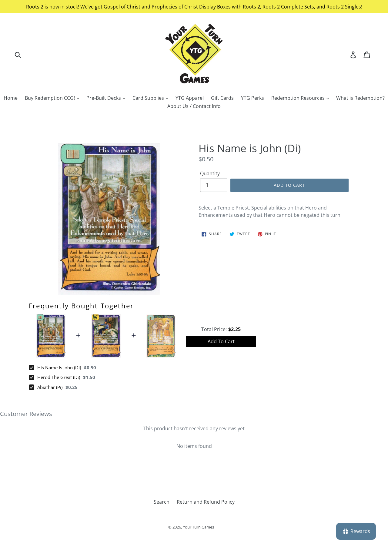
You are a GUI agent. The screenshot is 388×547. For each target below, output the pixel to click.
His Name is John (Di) (59, 367)
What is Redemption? (360, 98)
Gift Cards (222, 98)
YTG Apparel (190, 98)
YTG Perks (252, 98)
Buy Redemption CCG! (50, 98)
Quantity (210, 173)
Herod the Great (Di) (58, 377)
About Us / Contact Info (194, 106)
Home (11, 98)
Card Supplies (148, 98)
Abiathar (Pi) (49, 387)
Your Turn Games (198, 527)
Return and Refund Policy (206, 501)
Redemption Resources (298, 98)
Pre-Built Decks (104, 98)
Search (161, 501)
